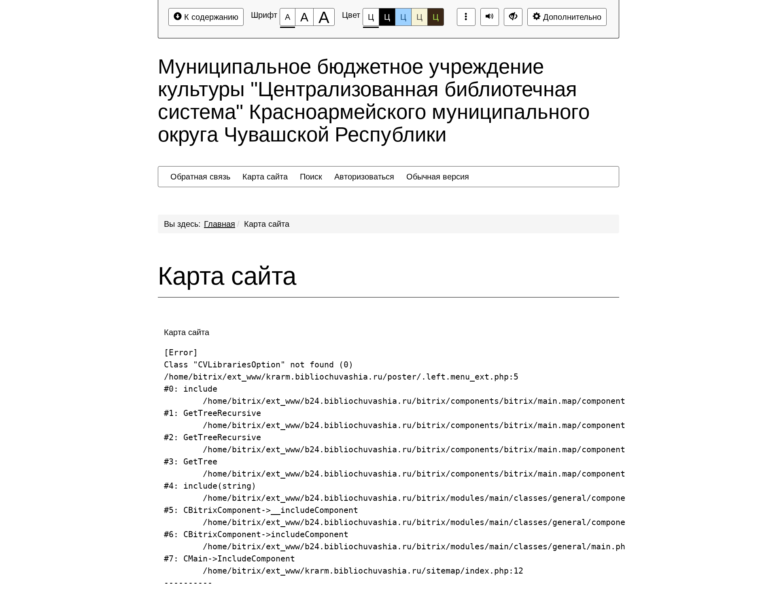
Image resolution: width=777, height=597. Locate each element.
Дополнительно (571, 17)
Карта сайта (266, 223)
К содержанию (210, 17)
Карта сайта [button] (265, 176)
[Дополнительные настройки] (513, 17)
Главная (219, 223)
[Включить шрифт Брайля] (466, 17)
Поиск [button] (311, 176)
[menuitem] (200, 177)
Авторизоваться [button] (364, 176)
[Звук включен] (489, 17)
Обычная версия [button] (437, 176)
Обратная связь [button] (200, 176)
